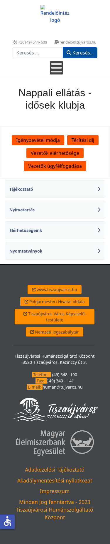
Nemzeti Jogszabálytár (56, 332)
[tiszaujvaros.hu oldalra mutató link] (55, 409)
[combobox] (38, 52)
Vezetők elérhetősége (55, 153)
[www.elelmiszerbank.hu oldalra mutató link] (55, 442)
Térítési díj (83, 140)
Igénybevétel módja (38, 140)
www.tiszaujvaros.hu (56, 289)
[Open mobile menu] (56, 67)
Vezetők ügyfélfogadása (55, 166)
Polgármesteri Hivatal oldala (56, 301)
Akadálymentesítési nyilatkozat (54, 480)
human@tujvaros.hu (63, 387)
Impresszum (55, 491)
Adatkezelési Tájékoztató (54, 469)
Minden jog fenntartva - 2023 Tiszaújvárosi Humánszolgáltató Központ (54, 509)
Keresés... (82, 52)
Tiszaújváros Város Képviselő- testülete (56, 317)
